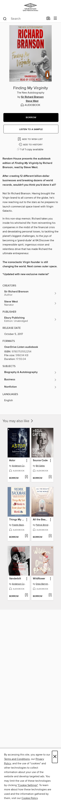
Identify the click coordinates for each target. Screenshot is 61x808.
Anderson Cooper (19, 465)
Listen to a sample (31, 129)
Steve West (32, 101)
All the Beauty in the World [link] (41, 519)
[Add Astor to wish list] (26, 477)
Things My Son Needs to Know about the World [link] (17, 519)
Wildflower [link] (39, 578)
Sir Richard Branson (32, 97)
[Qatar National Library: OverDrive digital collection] (30, 7)
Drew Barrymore (43, 584)
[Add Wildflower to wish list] (50, 595)
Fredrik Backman (19, 525)
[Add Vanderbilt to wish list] (26, 595)
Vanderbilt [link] (15, 578)
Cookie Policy (30, 798)
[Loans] (48, 19)
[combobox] (23, 19)
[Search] (5, 18)
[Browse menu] (55, 18)
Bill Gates (40, 465)
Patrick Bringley (43, 525)
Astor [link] (12, 460)
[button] (30, 117)
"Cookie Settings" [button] (27, 785)
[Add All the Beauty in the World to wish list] (50, 536)
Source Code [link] (40, 460)
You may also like (16, 421)
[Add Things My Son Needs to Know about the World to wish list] (26, 536)
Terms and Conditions (17, 759)
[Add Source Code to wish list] (50, 477)
